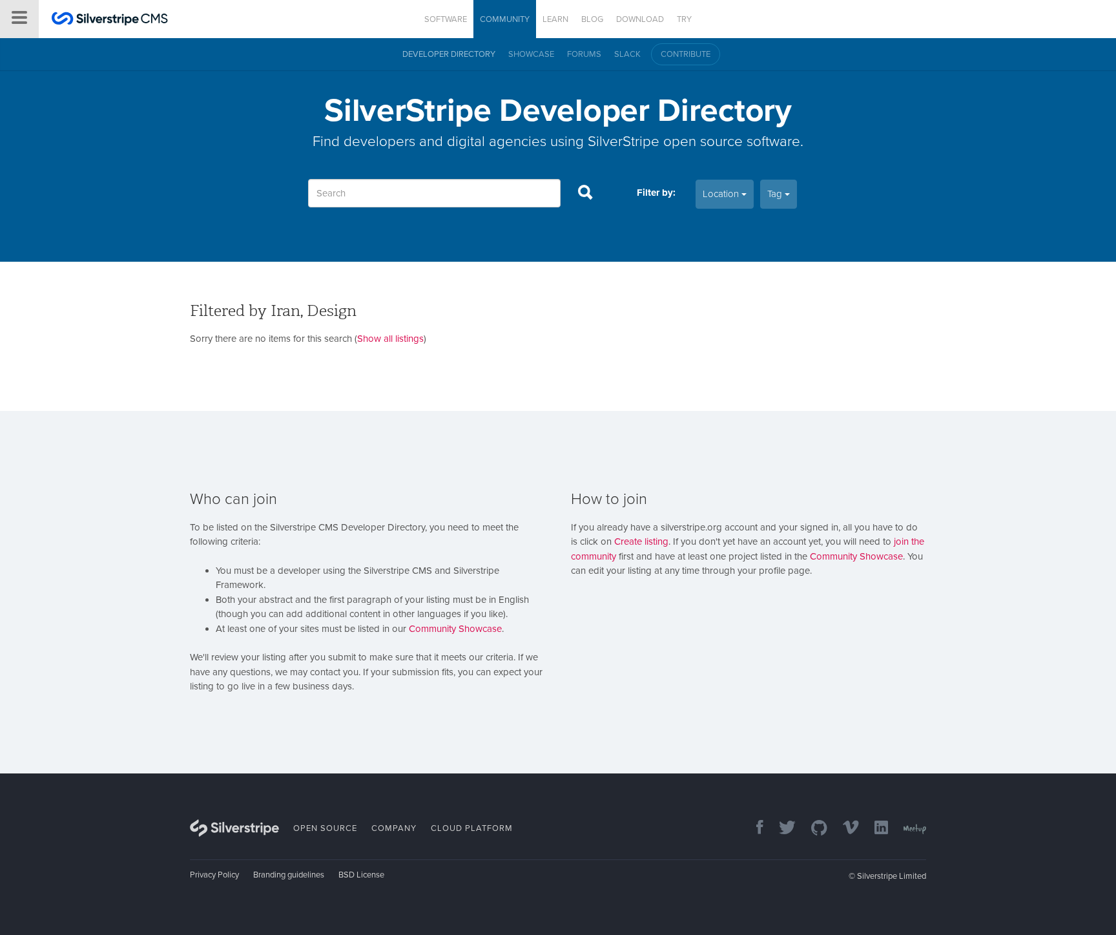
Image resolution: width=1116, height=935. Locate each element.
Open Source (325, 828)
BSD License (361, 875)
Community (505, 19)
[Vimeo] (844, 829)
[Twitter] (781, 829)
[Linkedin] (875, 829)
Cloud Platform (472, 828)
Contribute (685, 54)
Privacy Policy (214, 875)
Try (684, 19)
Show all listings (390, 338)
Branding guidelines (288, 875)
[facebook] (753, 829)
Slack (627, 54)
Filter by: (656, 192)
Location (722, 194)
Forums (584, 54)
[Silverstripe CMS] (110, 20)
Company (394, 828)
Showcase (531, 54)
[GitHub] (812, 829)
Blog (592, 19)
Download (640, 19)
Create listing (641, 541)
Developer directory (448, 54)
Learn (555, 19)
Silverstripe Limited (891, 876)
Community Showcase (455, 629)
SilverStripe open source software (694, 141)
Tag (776, 194)
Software (445, 19)
